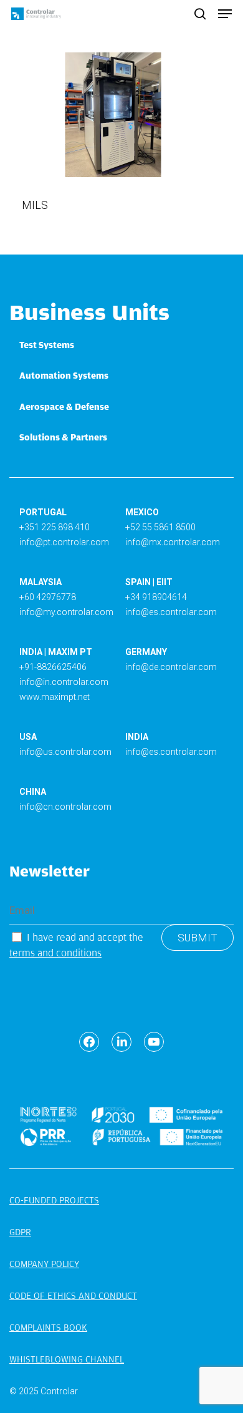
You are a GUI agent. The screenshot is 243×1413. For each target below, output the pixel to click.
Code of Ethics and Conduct (73, 1296)
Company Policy (44, 1264)
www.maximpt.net (54, 697)
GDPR (20, 1232)
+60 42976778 (47, 597)
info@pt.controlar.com (64, 542)
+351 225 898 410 (54, 527)
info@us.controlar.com (65, 752)
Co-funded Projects (54, 1200)
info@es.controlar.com (171, 612)
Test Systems (46, 345)
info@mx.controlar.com (172, 542)
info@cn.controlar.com (65, 807)
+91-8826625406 (53, 667)
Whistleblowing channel (66, 1359)
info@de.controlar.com (171, 667)
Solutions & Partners (63, 437)
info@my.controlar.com (66, 612)
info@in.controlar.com (63, 682)
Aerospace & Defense (64, 407)
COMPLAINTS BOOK (48, 1328)
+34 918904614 (156, 597)
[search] (200, 13)
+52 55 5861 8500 (160, 527)
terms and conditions (55, 953)
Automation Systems (63, 376)
